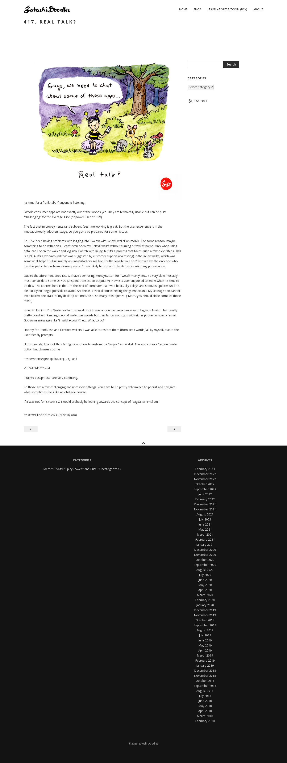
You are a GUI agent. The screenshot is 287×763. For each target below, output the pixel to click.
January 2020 (205, 605)
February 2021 (205, 539)
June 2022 (205, 494)
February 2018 (205, 721)
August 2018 (204, 691)
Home (183, 9)
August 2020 (204, 570)
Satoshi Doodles (39, 415)
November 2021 (205, 509)
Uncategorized (109, 469)
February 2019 (205, 660)
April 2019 (205, 650)
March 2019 (205, 655)
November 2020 (205, 555)
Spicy (69, 469)
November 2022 (205, 479)
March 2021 (205, 534)
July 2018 (205, 696)
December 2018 (205, 671)
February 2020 (205, 600)
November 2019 (205, 615)
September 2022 (205, 489)
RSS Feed (200, 101)
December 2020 (205, 550)
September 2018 (205, 686)
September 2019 (205, 625)
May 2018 (205, 706)
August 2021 (204, 514)
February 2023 (205, 469)
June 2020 (205, 580)
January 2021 (205, 545)
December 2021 (205, 504)
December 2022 (205, 474)
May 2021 (205, 529)
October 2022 (205, 484)
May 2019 (205, 645)
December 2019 (205, 610)
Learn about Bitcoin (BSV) (227, 9)
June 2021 (205, 524)
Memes (48, 469)
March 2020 (205, 595)
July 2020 (205, 575)
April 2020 (205, 590)
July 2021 (205, 519)
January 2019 (205, 665)
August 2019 (204, 630)
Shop (197, 9)
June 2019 (205, 640)
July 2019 (205, 635)
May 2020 (205, 585)
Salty (59, 469)
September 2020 (205, 565)
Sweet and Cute (86, 469)
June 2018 (205, 701)
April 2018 (205, 711)
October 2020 (205, 560)
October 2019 (205, 620)
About (258, 9)
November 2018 (205, 676)
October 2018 (205, 681)
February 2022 (205, 499)
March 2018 (205, 716)
